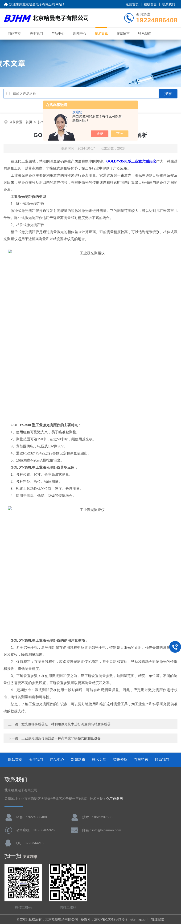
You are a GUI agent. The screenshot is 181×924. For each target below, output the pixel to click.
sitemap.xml (139, 919)
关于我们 (36, 33)
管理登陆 (157, 919)
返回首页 (132, 4)
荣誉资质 (120, 760)
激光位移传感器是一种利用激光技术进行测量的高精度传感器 (66, 724)
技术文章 (101, 33)
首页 (29, 122)
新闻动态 (78, 760)
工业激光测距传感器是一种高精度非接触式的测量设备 (61, 738)
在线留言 (150, 4)
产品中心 (58, 33)
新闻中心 (79, 33)
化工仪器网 (114, 799)
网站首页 (14, 33)
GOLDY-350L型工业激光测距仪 (131, 161)
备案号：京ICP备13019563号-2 (104, 919)
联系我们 (168, 4)
